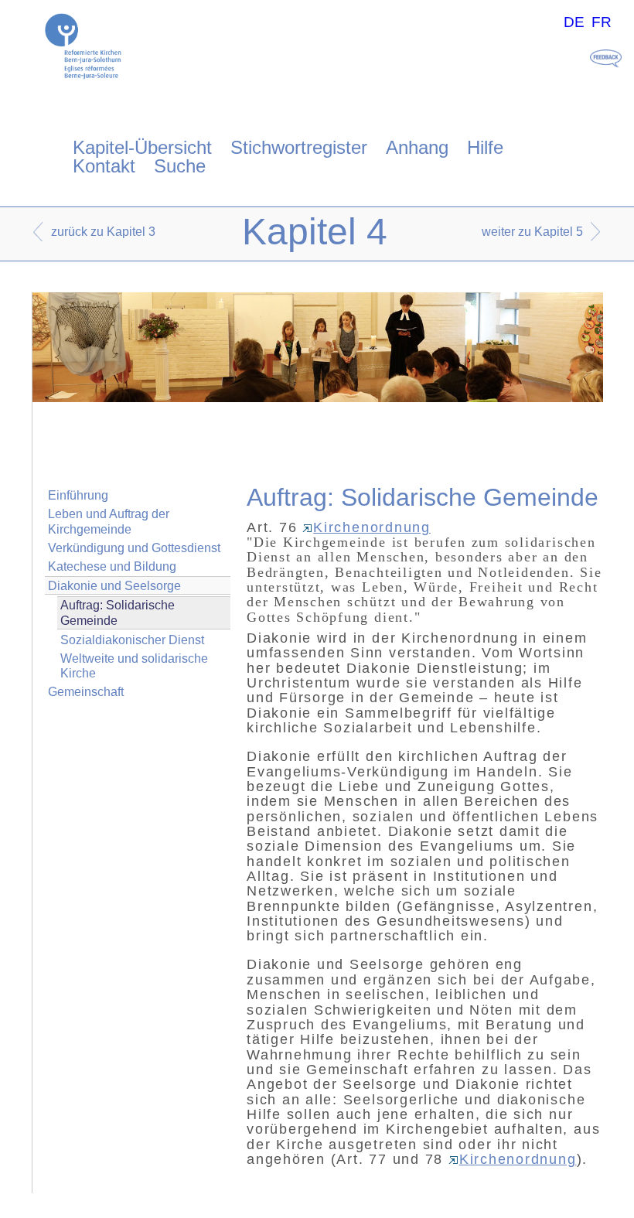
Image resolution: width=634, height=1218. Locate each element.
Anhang (417, 147)
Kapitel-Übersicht (142, 147)
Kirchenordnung (372, 527)
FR (601, 22)
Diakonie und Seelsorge (114, 585)
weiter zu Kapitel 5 (532, 231)
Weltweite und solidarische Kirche (134, 666)
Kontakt (104, 165)
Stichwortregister (298, 147)
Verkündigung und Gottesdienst (134, 547)
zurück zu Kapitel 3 (103, 231)
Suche (180, 165)
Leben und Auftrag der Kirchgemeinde (108, 521)
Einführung (78, 495)
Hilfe (485, 147)
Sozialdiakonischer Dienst (132, 640)
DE (574, 22)
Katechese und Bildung (112, 566)
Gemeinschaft (86, 691)
